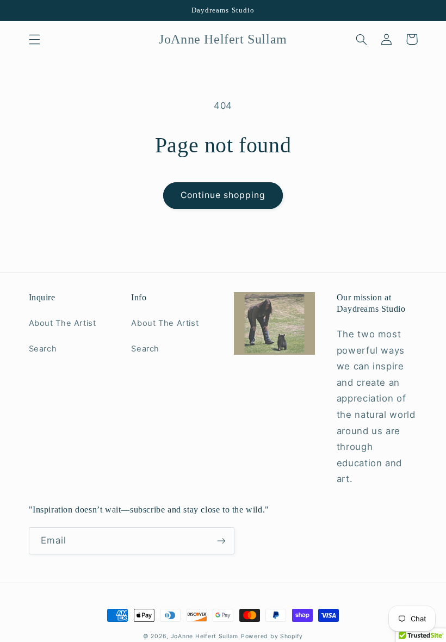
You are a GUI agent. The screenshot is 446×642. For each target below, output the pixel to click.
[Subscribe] (220, 540)
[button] (34, 39)
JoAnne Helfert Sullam (204, 636)
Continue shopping (223, 195)
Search (43, 349)
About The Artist (62, 323)
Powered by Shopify (272, 636)
